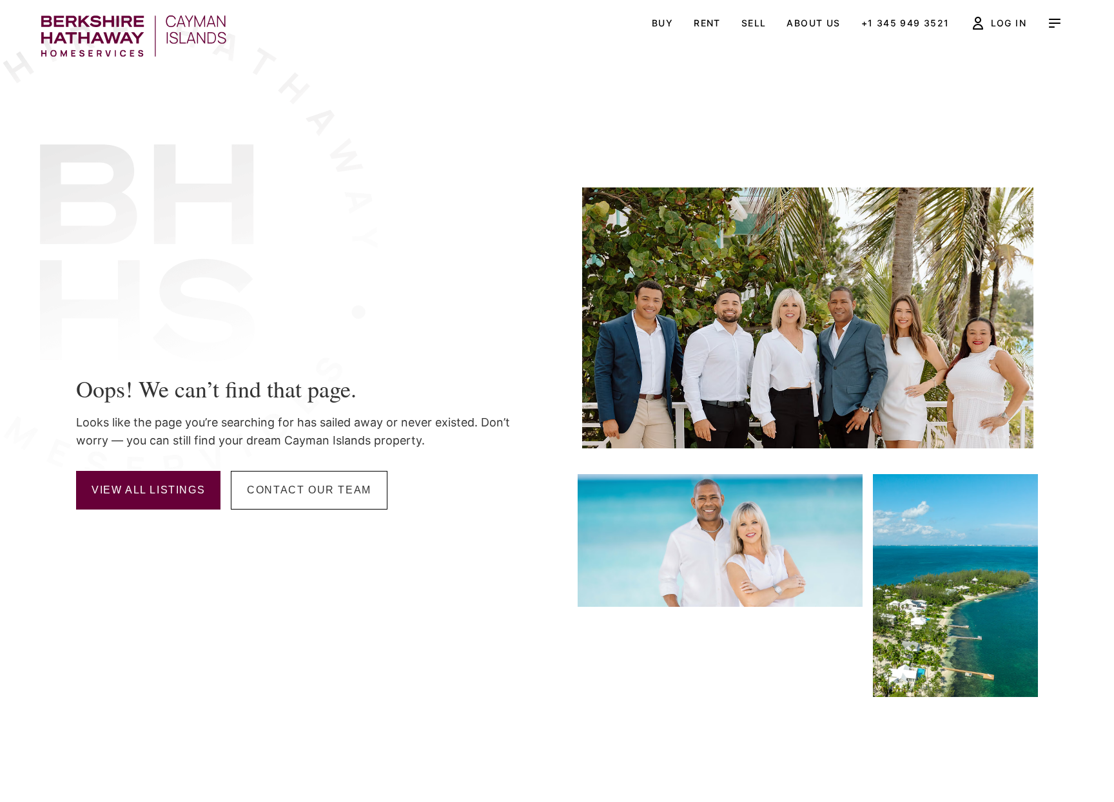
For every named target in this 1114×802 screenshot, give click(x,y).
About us (813, 22)
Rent (707, 22)
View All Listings (148, 489)
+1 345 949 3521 (905, 22)
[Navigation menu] (1055, 23)
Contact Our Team (309, 489)
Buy (662, 22)
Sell (754, 22)
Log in (1008, 22)
